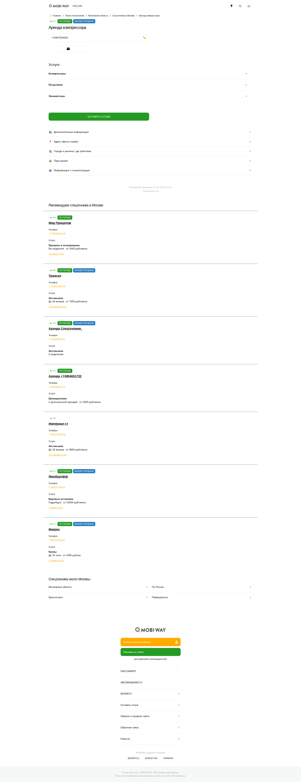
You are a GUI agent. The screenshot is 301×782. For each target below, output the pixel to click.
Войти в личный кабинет (137, 642)
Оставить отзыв (99, 116)
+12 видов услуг (58, 454)
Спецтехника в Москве (123, 15)
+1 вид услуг (56, 507)
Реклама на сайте (133, 652)
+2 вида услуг (56, 253)
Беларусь (133, 758)
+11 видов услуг (58, 306)
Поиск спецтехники (74, 15)
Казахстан (151, 758)
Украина (168, 758)
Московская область (98, 15)
